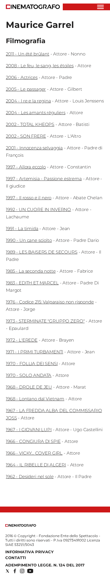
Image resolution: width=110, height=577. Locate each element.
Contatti (15, 557)
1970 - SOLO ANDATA (28, 375)
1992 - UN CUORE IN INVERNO (38, 209)
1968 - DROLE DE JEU (29, 387)
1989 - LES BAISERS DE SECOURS (41, 252)
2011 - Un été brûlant (27, 54)
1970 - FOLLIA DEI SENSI (32, 363)
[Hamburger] (100, 7)
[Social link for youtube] (30, 571)
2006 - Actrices (22, 77)
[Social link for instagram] (22, 571)
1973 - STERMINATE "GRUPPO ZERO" (45, 321)
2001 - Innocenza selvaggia (34, 148)
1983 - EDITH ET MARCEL (32, 283)
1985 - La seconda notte (31, 271)
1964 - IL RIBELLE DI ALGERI (36, 465)
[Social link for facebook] (15, 571)
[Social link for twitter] (7, 571)
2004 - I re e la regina (28, 101)
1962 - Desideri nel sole (29, 476)
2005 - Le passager (26, 89)
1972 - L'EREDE (22, 340)
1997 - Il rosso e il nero (28, 197)
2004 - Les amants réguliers (35, 112)
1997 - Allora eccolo (26, 167)
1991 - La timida (22, 228)
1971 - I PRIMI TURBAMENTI (34, 352)
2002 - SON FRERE (26, 136)
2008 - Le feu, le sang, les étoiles (40, 65)
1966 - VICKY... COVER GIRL (34, 453)
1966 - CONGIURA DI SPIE (33, 441)
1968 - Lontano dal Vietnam (35, 398)
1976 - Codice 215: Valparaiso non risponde (50, 302)
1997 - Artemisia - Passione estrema (44, 178)
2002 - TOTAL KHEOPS (30, 124)
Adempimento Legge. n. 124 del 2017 (44, 565)
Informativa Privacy (29, 551)
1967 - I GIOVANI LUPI (29, 429)
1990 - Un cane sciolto (29, 240)
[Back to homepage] (20, 525)
